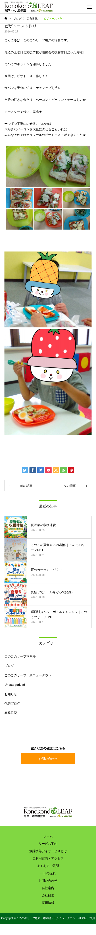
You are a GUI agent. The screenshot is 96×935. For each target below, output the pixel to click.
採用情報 (48, 903)
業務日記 (10, 713)
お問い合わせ (48, 759)
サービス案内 (48, 843)
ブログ (9, 666)
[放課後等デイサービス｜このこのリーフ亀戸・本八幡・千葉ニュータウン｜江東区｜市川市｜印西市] (28, 7)
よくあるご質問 (48, 866)
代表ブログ (12, 703)
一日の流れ (48, 873)
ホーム (48, 836)
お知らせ (10, 694)
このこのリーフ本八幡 (20, 656)
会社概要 (48, 895)
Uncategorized (14, 684)
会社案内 (48, 888)
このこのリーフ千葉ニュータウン (27, 675)
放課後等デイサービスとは (48, 851)
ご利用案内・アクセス (48, 858)
